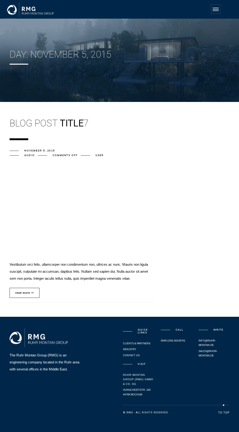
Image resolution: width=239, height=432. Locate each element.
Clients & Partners (136, 343)
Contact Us (131, 355)
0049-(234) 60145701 (173, 340)
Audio (29, 155)
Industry (129, 349)
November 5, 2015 (39, 150)
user (99, 155)
